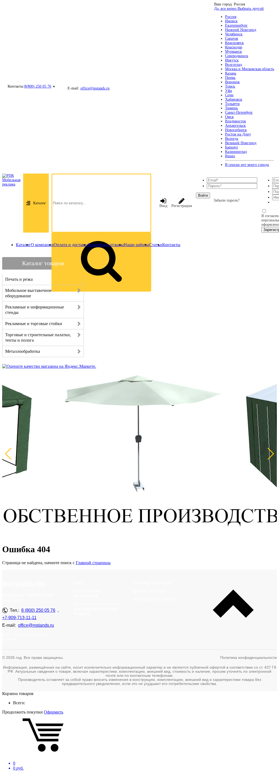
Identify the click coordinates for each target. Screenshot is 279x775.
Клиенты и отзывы (106, 244)
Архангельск (235, 125)
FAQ (78, 583)
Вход (163, 206)
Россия (230, 17)
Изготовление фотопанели (88, 593)
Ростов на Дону (238, 134)
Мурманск (233, 52)
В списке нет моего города (247, 165)
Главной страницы (93, 562)
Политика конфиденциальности (248, 657)
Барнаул (231, 147)
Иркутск (232, 60)
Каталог (39, 203)
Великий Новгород (240, 143)
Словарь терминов (152, 583)
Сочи (229, 95)
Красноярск (234, 43)
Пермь (230, 78)
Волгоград (233, 65)
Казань (230, 73)
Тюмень (231, 108)
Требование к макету (154, 599)
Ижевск (231, 21)
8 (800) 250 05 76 (38, 610)
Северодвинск (236, 56)
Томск (230, 86)
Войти (203, 195)
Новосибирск (236, 130)
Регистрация (181, 206)
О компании (42, 244)
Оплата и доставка (71, 244)
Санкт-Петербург (239, 112)
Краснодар (233, 47)
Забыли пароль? (226, 200)
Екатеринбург (236, 25)
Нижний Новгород (240, 30)
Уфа (228, 91)
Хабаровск (233, 99)
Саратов (231, 38)
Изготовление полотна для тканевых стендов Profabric (97, 609)
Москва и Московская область (249, 69)
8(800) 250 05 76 (37, 86)
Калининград (236, 152)
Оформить (53, 712)
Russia (230, 156)
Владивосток (235, 121)
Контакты (171, 244)
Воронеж (232, 82)
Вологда (231, 139)
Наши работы (136, 244)
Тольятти (232, 104)
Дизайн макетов (149, 591)
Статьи (155, 244)
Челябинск (233, 34)
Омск (229, 117)
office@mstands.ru (95, 88)
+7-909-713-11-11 (19, 617)
